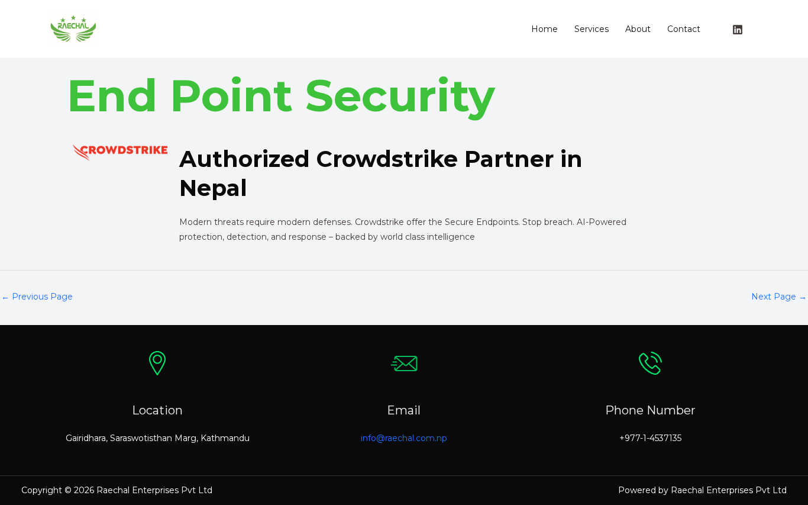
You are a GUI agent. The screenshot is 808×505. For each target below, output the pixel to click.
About (638, 29)
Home (544, 29)
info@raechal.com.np (404, 438)
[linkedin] (739, 29)
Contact (683, 29)
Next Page (779, 296)
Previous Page (37, 296)
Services (591, 29)
